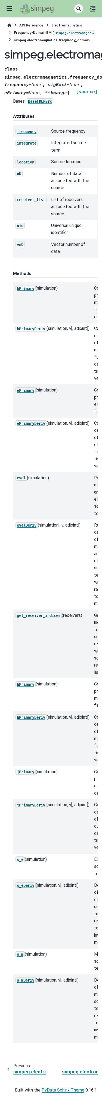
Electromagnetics (66, 25)
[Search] (78, 8)
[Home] (9, 25)
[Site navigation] (9, 8)
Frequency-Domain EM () (54, 33)
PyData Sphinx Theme (63, 1090)
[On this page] (93, 8)
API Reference (31, 25)
